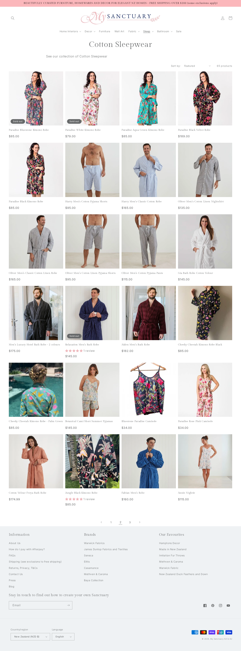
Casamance (91, 567)
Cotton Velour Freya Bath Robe (27, 492)
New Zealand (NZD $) (27, 636)
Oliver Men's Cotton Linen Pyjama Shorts (90, 273)
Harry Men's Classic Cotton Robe (142, 201)
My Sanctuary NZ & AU (221, 639)
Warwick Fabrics (94, 543)
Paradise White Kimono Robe (83, 129)
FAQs (12, 555)
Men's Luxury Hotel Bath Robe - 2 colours (34, 344)
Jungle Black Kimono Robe (81, 492)
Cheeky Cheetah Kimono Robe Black (200, 344)
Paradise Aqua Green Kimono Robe (143, 129)
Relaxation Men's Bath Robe (82, 344)
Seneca (88, 555)
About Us (14, 543)
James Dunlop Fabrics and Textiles (106, 549)
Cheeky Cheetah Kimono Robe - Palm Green (36, 421)
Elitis (87, 561)
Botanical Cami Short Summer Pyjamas (89, 421)
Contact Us (16, 574)
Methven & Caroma (96, 574)
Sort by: (176, 65)
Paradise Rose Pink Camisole (195, 421)
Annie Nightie (186, 492)
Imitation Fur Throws (172, 555)
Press (12, 580)
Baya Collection (93, 580)
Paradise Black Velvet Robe (194, 129)
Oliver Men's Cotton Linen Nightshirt (201, 201)
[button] (13, 18)
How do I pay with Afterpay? (27, 549)
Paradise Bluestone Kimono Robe (29, 129)
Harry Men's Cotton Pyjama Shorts (86, 201)
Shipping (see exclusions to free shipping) (35, 561)
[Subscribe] (68, 605)
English (60, 636)
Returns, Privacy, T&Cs (23, 567)
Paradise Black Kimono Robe (26, 201)
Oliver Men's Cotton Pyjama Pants (142, 273)
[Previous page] (101, 522)
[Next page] (139, 522)
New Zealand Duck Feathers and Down (183, 574)
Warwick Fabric (168, 567)
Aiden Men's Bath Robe (136, 344)
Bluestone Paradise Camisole (139, 421)
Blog (11, 586)
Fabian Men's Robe (133, 492)
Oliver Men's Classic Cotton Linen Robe (33, 273)
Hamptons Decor (169, 543)
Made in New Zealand (172, 549)
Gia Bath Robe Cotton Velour (195, 273)
